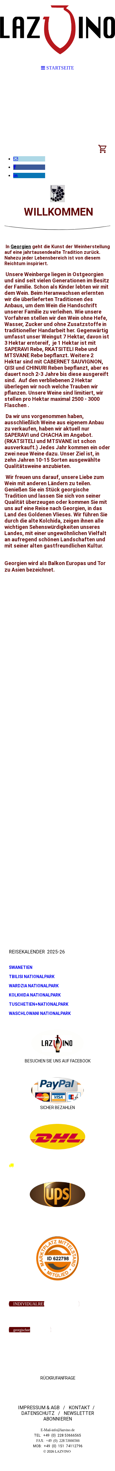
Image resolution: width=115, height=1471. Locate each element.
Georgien (21, 246)
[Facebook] (14, 167)
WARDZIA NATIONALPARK (34, 985)
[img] (57, 29)
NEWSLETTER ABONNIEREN (68, 1416)
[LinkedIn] (15, 175)
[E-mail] (15, 158)
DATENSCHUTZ (38, 1413)
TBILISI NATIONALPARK (32, 976)
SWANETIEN (20, 967)
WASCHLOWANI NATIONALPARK (40, 1013)
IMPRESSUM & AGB (39, 1407)
